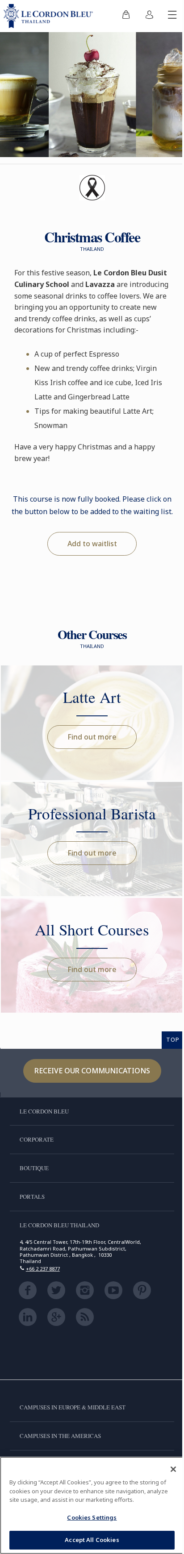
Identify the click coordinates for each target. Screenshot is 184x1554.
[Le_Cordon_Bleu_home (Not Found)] (50, 16)
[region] (92, 1505)
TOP (173, 1039)
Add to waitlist (92, 543)
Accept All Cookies (92, 1540)
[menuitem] (126, 16)
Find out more (92, 737)
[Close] (173, 1469)
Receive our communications (92, 1071)
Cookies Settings (92, 1517)
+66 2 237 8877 (43, 1268)
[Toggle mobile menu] (172, 16)
